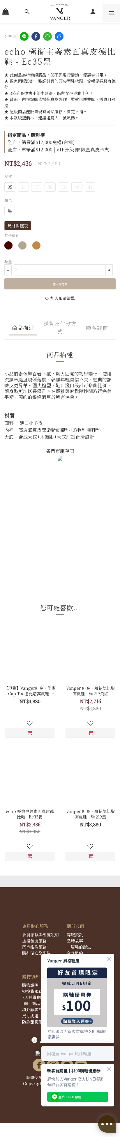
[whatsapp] (47, 36)
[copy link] (59, 36)
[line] (24, 36)
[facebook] (35, 36)
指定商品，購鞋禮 (26, 135)
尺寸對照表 (18, 226)
